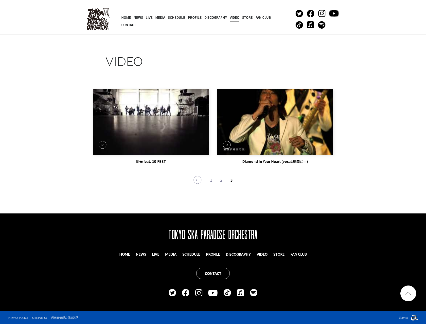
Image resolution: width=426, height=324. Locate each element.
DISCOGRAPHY (215, 17)
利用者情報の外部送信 (64, 318)
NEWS (138, 17)
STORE (247, 17)
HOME (126, 17)
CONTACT (128, 24)
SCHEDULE (176, 17)
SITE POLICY (39, 318)
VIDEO (234, 17)
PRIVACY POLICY (18, 318)
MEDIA (160, 17)
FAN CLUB (263, 17)
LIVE (149, 17)
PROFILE (195, 17)
